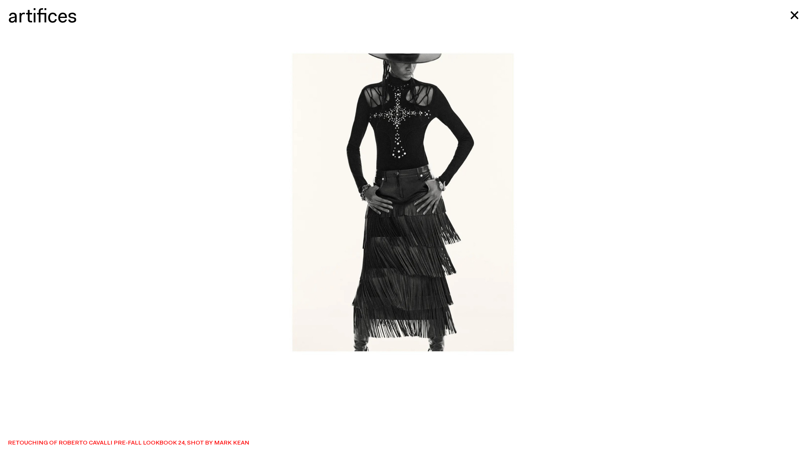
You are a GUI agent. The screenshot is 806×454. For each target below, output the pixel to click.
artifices (42, 17)
